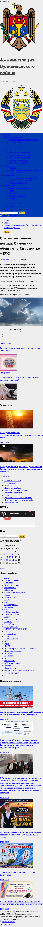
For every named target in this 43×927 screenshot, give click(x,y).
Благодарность (11, 626)
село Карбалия (15, 142)
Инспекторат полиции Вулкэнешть (20, 648)
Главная (7, 134)
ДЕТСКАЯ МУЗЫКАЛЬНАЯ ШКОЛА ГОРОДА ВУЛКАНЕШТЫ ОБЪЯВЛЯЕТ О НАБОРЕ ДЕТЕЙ (21, 903)
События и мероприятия (19, 188)
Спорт (7, 165)
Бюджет (8, 495)
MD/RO (13, 215)
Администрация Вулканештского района (17, 66)
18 (4, 560)
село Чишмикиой (16, 145)
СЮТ (6, 675)
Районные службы (12, 480)
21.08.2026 (4, 719)
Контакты (8, 206)
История (8, 653)
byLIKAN (12, 925)
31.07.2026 (4, 442)
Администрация (11, 614)
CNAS (6, 602)
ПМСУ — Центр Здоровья (20, 180)
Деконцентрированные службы (18, 500)
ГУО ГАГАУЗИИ (11, 639)
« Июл (2, 568)
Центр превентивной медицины (23, 178)
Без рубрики (10, 624)
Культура (8, 150)
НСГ (6, 658)
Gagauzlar (8, 607)
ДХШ (6, 643)
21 (13, 560)
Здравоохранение (17, 195)
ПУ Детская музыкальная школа (19, 670)
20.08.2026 (4, 752)
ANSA (6, 600)
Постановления (11, 502)
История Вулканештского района (23, 139)
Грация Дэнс (10, 634)
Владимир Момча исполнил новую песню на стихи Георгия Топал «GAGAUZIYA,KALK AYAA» (21, 834)
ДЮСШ (12, 167)
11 (4, 557)
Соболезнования (11, 673)
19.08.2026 (4, 797)
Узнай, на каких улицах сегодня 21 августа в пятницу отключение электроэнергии (21, 713)
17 (1, 560)
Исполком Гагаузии (13, 651)
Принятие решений (13, 493)
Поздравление (10, 668)
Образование (15, 203)
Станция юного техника (19, 157)
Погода (7, 232)
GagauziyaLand (11, 604)
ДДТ (6, 641)
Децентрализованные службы (18, 497)
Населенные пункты (13, 137)
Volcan (3, 259)
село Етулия (14, 147)
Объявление (9, 660)
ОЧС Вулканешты (12, 663)
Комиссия (8, 656)
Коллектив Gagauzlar (18, 162)
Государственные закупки (16, 490)
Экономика (14, 198)
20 (10, 560)
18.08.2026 (4, 909)
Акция (7, 617)
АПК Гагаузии (10, 619)
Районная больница (18, 183)
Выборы (7, 631)
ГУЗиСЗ (7, 636)
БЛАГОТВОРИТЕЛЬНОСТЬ (15, 629)
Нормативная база (12, 488)
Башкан (8, 622)
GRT (6, 609)
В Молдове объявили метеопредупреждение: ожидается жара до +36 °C (21, 435)
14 (13, 557)
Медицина (9, 175)
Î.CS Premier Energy (13, 612)
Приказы (8, 485)
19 (7, 560)
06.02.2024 (11, 259)
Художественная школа (19, 152)
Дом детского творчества (20, 155)
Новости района (11, 185)
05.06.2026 (4, 476)
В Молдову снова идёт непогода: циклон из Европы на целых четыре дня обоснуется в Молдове (21, 469)
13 (10, 557)
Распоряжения (11, 483)
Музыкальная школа (18, 160)
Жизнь (7, 578)
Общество (13, 201)
